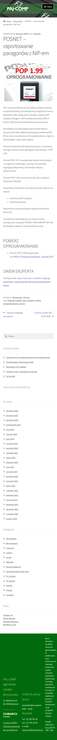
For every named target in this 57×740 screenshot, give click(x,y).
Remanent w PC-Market (16, 367)
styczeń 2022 (11, 500)
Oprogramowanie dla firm (17, 571)
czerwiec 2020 (12, 514)
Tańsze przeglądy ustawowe (13, 314)
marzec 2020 (11, 518)
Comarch (10, 548)
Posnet (27, 297)
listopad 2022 (12, 481)
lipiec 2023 (10, 457)
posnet (22, 303)
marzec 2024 (11, 434)
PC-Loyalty (11, 576)
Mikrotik (9, 562)
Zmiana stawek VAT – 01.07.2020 (44, 314)
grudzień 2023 (12, 448)
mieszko (37, 33)
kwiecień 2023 (12, 462)
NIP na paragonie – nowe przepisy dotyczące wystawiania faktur (26, 282)
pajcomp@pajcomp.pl (32, 729)
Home (8, 21)
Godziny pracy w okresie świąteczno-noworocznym (28, 357)
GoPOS (9, 553)
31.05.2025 (10, 376)
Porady (9, 585)
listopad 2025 (12, 415)
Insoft (8, 557)
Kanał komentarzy (11, 621)
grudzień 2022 (12, 476)
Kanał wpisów (9, 618)
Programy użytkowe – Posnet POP (37, 256)
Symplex (10, 595)
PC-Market (10, 581)
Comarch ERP (9, 722)
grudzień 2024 (12, 420)
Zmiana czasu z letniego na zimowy (21, 371)
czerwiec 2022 (12, 490)
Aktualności (18, 21)
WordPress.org (9, 624)
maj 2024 (10, 429)
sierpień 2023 (11, 453)
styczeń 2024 (11, 443)
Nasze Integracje (13, 567)
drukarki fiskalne (14, 300)
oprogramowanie (10, 303)
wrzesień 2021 (12, 509)
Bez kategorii (12, 543)
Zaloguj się (8, 615)
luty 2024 (10, 439)
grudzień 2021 (12, 504)
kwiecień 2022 (12, 495)
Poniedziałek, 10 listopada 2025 (19, 362)
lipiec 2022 (10, 486)
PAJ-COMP (49, 727)
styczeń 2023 (11, 471)
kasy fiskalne (28, 300)
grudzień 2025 (12, 411)
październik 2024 (13, 425)
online (38, 300)
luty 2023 (10, 467)
